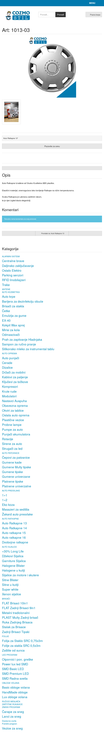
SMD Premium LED (15, 673)
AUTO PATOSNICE (10, 453)
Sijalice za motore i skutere (20, 575)
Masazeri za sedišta (15, 509)
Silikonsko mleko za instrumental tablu (28, 349)
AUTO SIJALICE (9, 546)
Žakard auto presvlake (17, 514)
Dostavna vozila (9, 720)
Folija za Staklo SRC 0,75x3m (22, 640)
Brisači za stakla (13, 306)
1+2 (4, 500)
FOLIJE (5, 636)
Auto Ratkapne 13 (14, 523)
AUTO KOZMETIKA (11, 292)
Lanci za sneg (11, 716)
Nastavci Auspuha (14, 401)
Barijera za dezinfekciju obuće (22, 301)
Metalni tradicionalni (16, 612)
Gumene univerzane (16, 476)
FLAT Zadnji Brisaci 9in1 (18, 608)
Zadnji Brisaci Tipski (15, 632)
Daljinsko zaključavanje (18, 265)
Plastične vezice (13, 420)
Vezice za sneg (12, 728)
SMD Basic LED (13, 669)
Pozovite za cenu (52, 146)
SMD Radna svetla (15, 678)
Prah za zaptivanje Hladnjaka (22, 339)
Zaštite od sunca (13, 650)
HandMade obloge (15, 692)
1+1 (4, 495)
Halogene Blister (13, 565)
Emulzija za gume (14, 315)
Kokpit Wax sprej (13, 325)
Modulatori (9, 396)
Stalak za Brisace (14, 627)
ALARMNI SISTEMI (11, 256)
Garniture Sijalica (14, 561)
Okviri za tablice (13, 410)
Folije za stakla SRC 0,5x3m (21, 645)
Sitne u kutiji (10, 584)
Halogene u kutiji (13, 570)
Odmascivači (11, 334)
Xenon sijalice (11, 594)
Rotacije (7, 439)
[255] (13, 112)
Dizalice (7, 367)
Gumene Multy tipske (16, 467)
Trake (6, 284)
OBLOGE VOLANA (10, 682)
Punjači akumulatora (16, 434)
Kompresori (10, 386)
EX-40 (6, 320)
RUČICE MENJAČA (11, 701)
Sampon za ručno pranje (19, 344)
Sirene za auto (12, 443)
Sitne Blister (10, 580)
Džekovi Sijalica (12, 556)
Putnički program (9, 723)
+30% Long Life (13, 551)
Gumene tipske (12, 471)
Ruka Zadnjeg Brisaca (17, 622)
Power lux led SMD (15, 664)
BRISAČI (6, 598)
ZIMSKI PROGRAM (11, 707)
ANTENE (6, 289)
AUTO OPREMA (9, 353)
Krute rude (9, 391)
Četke (6, 311)
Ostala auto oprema (15, 415)
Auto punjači (10, 358)
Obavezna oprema (15, 405)
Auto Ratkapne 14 (14, 528)
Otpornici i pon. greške (17, 659)
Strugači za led (12, 448)
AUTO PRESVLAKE (11, 490)
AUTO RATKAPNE (10, 518)
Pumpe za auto (12, 429)
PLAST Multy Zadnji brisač (20, 617)
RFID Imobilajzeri (14, 280)
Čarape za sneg (13, 711)
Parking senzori (12, 275)
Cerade (7, 362)
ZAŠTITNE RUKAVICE (12, 704)
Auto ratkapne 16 (14, 537)
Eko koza (8, 504)
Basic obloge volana (16, 687)
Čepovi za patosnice (16, 457)
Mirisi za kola (11, 330)
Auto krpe (8, 296)
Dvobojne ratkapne (15, 542)
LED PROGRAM (9, 654)
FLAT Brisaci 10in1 (15, 603)
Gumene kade (12, 462)
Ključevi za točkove (15, 381)
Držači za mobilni (13, 372)
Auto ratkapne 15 (14, 532)
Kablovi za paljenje (15, 377)
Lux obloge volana (14, 697)
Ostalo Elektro (11, 270)
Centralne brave (13, 261)
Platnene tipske (12, 481)
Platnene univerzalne (16, 486)
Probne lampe (12, 424)
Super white (10, 589)
